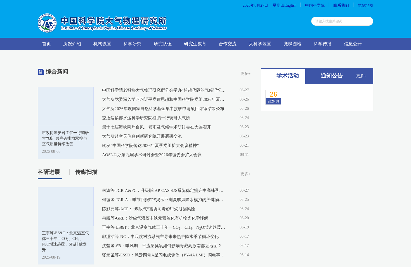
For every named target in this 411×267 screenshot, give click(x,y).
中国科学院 (315, 5)
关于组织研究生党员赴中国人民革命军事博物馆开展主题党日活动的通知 (317, 230)
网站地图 (365, 5)
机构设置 (102, 43)
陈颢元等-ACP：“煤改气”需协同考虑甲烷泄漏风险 (148, 209)
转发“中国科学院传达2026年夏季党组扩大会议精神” (150, 145)
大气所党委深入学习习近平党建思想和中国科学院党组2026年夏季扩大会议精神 (164, 99)
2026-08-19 (51, 257)
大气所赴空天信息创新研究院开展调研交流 (142, 136)
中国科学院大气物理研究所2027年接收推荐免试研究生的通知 (318, 210)
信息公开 (353, 43)
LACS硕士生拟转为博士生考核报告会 (315, 220)
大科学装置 (260, 43)
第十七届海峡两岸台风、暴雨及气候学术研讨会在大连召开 (156, 127)
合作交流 (228, 43)
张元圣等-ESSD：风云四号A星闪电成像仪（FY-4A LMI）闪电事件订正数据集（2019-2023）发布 (164, 255)
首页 (46, 43)
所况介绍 (72, 43)
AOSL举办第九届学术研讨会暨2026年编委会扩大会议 (152, 154)
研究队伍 (163, 43)
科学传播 (323, 43)
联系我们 (341, 5)
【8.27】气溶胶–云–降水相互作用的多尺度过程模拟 (324, 137)
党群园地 (292, 43)
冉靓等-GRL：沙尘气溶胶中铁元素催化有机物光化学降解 (155, 218)
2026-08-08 (51, 151)
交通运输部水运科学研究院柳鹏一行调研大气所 (146, 118)
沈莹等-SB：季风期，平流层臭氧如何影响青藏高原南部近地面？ (162, 246)
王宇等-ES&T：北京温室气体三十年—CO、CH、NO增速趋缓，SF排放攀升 (164, 227)
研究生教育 (195, 43)
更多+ (245, 73)
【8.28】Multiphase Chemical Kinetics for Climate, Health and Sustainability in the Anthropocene (320, 97)
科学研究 (132, 43)
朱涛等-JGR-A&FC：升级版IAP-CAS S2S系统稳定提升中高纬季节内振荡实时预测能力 (164, 190)
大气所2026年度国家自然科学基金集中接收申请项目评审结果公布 (163, 108)
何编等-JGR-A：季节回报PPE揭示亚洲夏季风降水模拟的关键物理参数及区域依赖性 (164, 199)
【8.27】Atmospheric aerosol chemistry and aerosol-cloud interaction (321, 158)
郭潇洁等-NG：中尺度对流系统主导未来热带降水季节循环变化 (160, 236)
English (290, 5)
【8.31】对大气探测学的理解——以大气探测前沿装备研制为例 (324, 116)
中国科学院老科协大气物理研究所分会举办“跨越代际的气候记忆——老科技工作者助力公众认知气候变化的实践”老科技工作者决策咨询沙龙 (164, 90)
